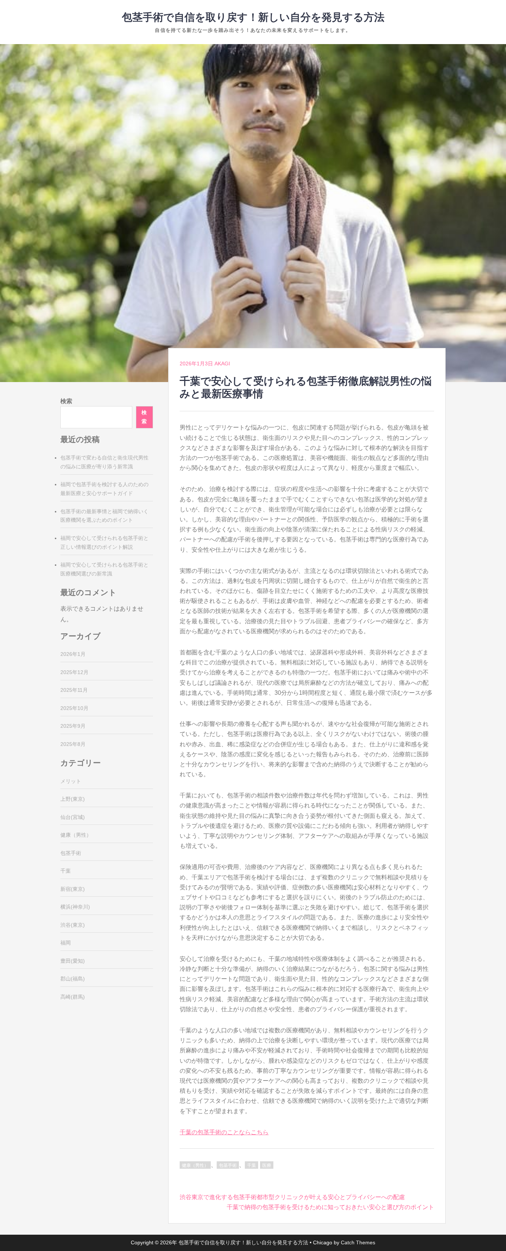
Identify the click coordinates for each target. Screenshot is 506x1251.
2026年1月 (73, 654)
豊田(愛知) (72, 961)
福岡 (65, 943)
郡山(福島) (72, 979)
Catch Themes (358, 1242)
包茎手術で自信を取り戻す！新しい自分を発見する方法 (253, 17)
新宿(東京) (72, 889)
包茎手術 (228, 1165)
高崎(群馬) (72, 997)
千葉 (251, 1165)
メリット (70, 781)
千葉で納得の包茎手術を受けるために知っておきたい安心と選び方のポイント (330, 1207)
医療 (266, 1165)
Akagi (222, 363)
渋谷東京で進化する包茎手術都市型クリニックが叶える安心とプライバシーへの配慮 (292, 1197)
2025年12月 (74, 672)
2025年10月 (74, 708)
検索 (66, 401)
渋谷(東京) (72, 925)
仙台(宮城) (72, 817)
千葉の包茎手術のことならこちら (224, 1132)
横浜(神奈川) (75, 907)
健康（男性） (195, 1165)
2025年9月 (73, 726)
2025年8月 (73, 744)
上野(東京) (72, 799)
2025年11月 (74, 690)
